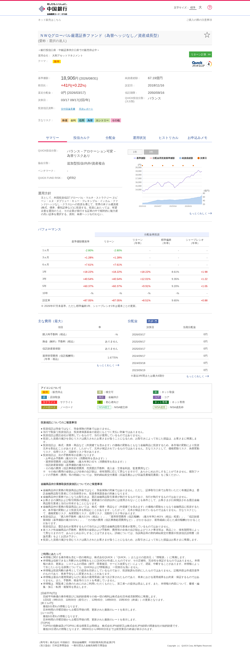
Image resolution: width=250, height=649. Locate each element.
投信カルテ (81, 138)
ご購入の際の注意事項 (199, 19)
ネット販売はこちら (49, 19)
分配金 (110, 138)
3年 (151, 151)
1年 (135, 151)
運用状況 (139, 138)
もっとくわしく (198, 213)
